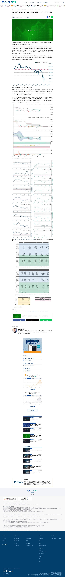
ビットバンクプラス (17, 537)
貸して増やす (28, 543)
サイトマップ (18, 568)
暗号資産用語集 (45, 2)
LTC (19, 239)
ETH (17, 239)
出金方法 (40, 546)
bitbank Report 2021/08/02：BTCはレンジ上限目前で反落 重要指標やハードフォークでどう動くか (30, 311)
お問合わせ (40, 561)
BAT (31, 239)
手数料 (40, 543)
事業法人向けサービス (29, 545)
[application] (32, 384)
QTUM (29, 239)
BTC (15, 87)
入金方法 (40, 540)
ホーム (24, 2)
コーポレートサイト (5, 537)
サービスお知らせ (41, 553)
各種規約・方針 (53, 537)
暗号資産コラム (16, 540)
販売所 (27, 540)
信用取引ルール (41, 548)
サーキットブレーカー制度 (43, 551)
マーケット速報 (36, 2)
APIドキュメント (41, 556)
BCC (21, 239)
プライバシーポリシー (6, 568)
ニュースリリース (4, 538)
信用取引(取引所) (28, 538)
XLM (26, 239)
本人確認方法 (41, 538)
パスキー (40, 558)
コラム (41, 2)
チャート (26, 2)
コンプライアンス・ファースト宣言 (56, 538)
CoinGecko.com (17, 307)
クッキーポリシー (13, 568)
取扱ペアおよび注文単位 (42, 545)
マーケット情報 (31, 2)
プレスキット (4, 540)
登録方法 (40, 537)
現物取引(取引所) (28, 537)
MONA (24, 239)
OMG (34, 239)
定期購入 (40, 550)
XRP (15, 239)
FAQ (39, 555)
